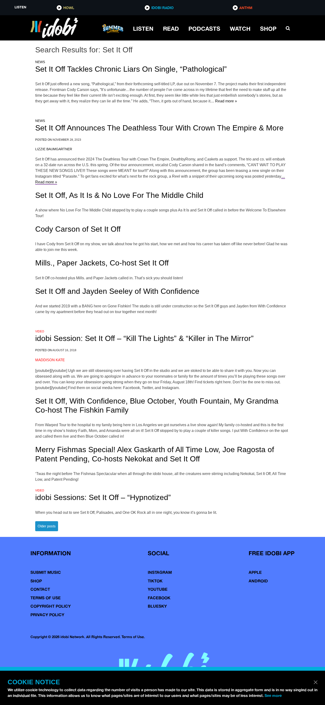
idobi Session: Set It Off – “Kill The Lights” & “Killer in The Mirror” (144, 338)
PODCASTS (204, 28)
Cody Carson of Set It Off (78, 229)
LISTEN (143, 28)
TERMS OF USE (45, 597)
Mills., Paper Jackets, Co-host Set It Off (102, 263)
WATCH (240, 28)
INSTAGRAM (160, 572)
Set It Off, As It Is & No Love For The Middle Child (119, 195)
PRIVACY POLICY (47, 614)
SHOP (268, 28)
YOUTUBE (157, 589)
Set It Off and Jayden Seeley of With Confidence (117, 291)
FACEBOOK (159, 597)
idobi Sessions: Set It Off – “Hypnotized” (103, 497)
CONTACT (40, 589)
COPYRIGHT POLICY (50, 606)
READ (171, 28)
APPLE (255, 572)
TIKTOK (155, 580)
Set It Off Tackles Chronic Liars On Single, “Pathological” (131, 69)
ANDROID (258, 580)
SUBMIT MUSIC (45, 572)
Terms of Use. (133, 637)
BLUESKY (157, 606)
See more (273, 695)
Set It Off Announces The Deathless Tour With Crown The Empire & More (159, 128)
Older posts (47, 526)
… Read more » (223, 101)
